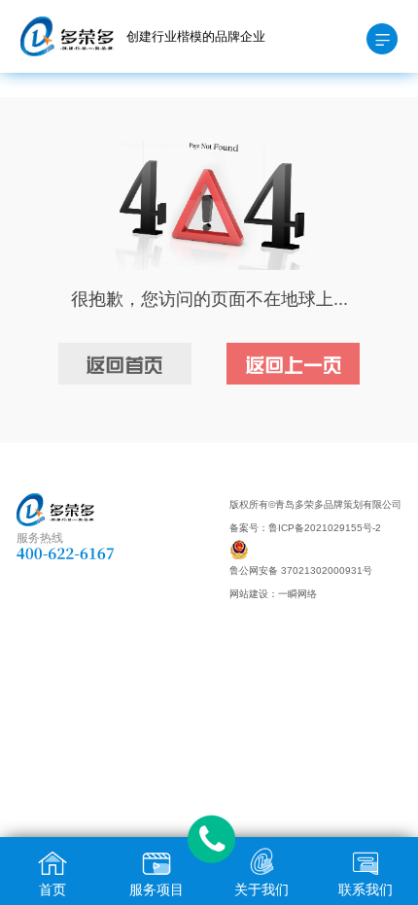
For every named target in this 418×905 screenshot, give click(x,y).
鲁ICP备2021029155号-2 (324, 527)
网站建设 (248, 593)
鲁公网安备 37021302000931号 (300, 570)
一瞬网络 (297, 593)
